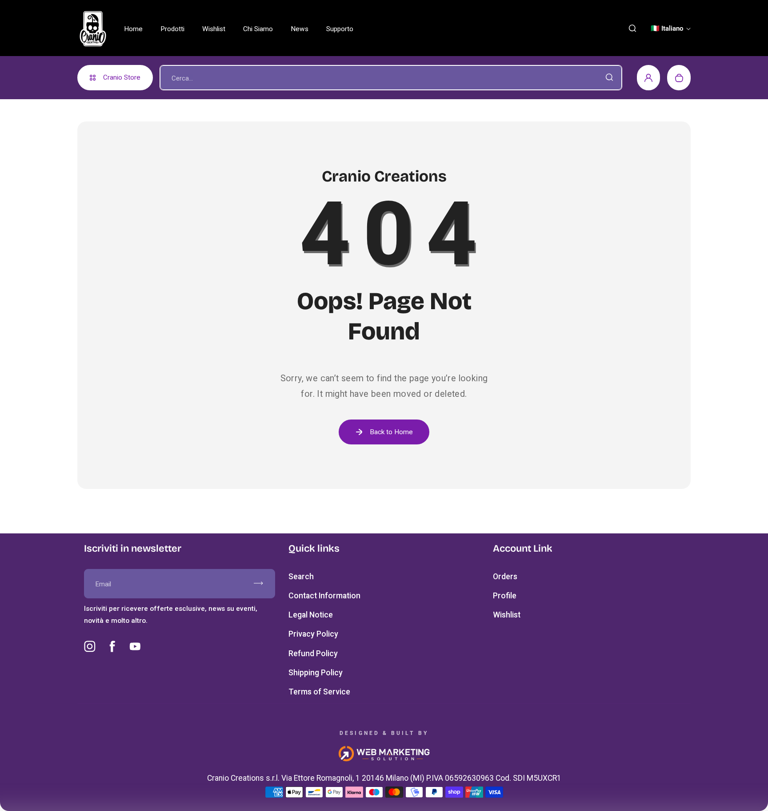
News (299, 29)
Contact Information (324, 595)
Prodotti (172, 29)
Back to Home (391, 432)
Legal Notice (310, 614)
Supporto (339, 29)
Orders (505, 576)
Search (301, 576)
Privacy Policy (313, 633)
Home (133, 29)
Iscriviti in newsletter (132, 548)
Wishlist (213, 29)
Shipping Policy (315, 672)
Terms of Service (319, 691)
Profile (504, 595)
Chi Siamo (258, 29)
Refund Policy (313, 653)
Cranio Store (121, 77)
